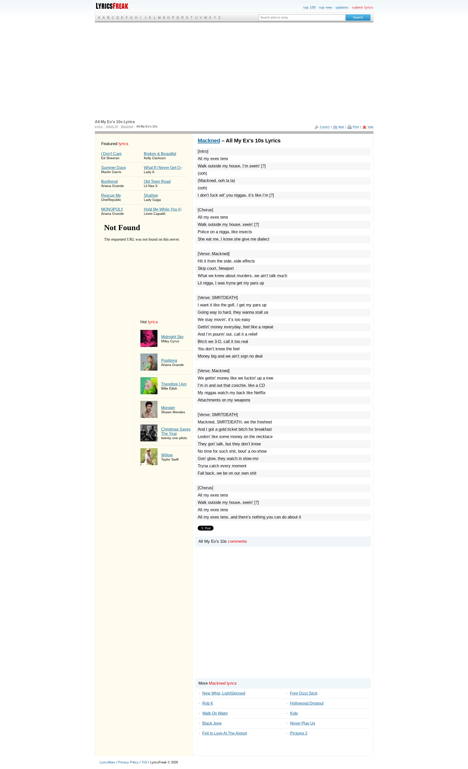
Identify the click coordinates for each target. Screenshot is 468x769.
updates (342, 7)
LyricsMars (107, 762)
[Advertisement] (234, 59)
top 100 (309, 7)
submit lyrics (362, 7)
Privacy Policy (128, 762)
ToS (144, 762)
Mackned (209, 141)
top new (325, 7)
